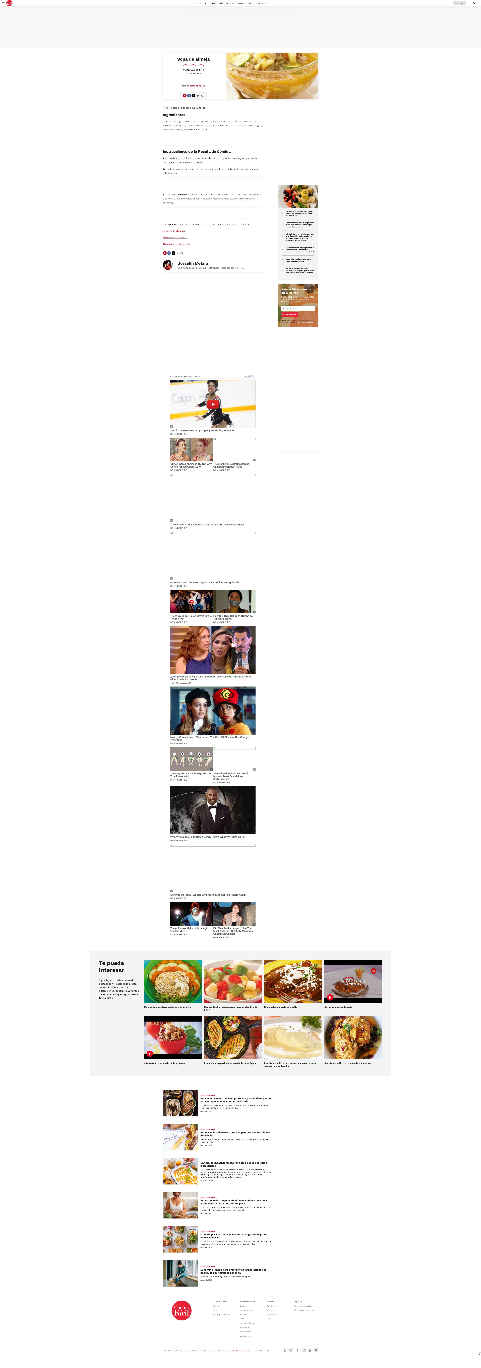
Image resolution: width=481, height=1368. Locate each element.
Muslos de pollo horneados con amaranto (167, 1007)
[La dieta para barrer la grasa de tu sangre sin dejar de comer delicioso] (180, 1239)
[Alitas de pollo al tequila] (353, 981)
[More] (265, 3)
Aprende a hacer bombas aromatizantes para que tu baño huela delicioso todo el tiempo (300, 270)
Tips (213, 3)
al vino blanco (175, 237)
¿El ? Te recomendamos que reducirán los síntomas (300, 237)
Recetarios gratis (245, 3)
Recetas (203, 3)
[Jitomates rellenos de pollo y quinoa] (173, 1037)
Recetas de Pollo (196, 86)
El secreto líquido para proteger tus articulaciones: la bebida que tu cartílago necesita (233, 1271)
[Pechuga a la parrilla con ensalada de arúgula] (233, 1037)
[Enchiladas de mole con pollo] (293, 981)
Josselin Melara (193, 73)
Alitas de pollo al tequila (338, 1007)
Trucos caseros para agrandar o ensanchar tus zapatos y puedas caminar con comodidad (300, 250)
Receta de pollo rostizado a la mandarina (347, 1063)
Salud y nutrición (207, 1095)
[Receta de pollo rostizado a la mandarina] (353, 1037)
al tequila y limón (177, 244)
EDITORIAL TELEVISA (240, 1351)
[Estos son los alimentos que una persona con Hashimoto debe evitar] (180, 1137)
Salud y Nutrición (226, 3)
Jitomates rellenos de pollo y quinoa (164, 1063)
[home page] (9, 3)
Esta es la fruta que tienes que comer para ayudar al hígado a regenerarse (300, 213)
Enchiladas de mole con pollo (280, 1007)
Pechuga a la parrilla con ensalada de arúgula (230, 1063)
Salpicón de (174, 231)
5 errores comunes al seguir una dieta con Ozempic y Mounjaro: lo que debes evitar (300, 225)
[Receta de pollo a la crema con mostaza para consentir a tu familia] (293, 1037)
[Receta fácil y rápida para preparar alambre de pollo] (233, 981)
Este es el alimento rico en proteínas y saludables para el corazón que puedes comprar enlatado (235, 1100)
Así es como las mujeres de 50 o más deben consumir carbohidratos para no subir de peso (233, 1202)
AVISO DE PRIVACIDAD (306, 322)
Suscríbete (459, 3)
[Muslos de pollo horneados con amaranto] (173, 981)
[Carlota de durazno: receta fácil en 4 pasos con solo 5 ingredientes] (180, 1171)
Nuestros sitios (247, 1301)
